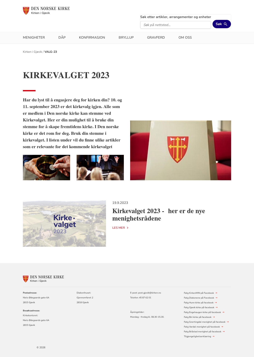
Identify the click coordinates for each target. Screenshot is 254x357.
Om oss (185, 37)
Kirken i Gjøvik (32, 52)
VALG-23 (50, 52)
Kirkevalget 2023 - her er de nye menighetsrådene (158, 214)
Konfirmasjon (92, 37)
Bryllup (126, 37)
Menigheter (34, 37)
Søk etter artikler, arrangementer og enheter (175, 17)
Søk (219, 24)
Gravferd (156, 37)
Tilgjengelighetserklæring (197, 336)
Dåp (62, 37)
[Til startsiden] (46, 10)
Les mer (118, 228)
